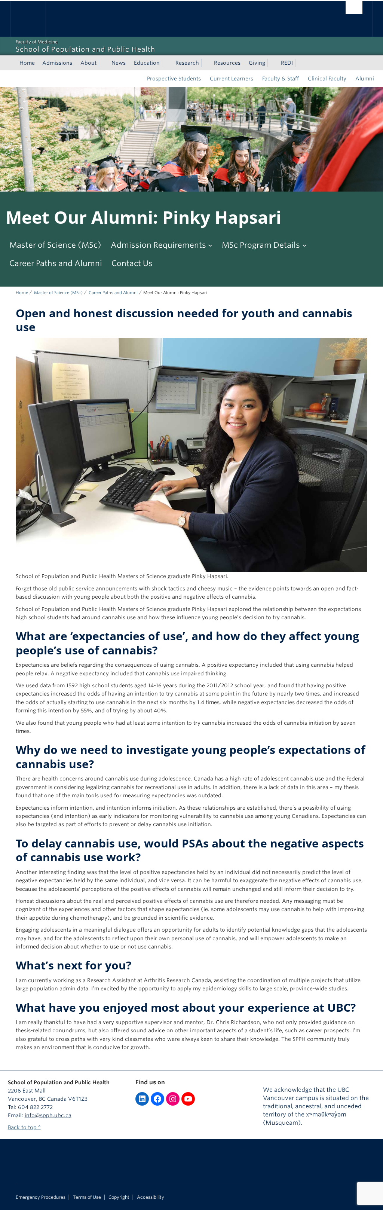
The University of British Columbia (33, 19)
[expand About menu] (103, 63)
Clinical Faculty (327, 79)
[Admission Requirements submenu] (210, 245)
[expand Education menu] (166, 63)
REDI (287, 63)
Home (27, 63)
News (118, 63)
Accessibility (150, 1197)
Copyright (118, 1197)
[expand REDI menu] (299, 63)
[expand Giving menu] (271, 63)
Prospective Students (174, 79)
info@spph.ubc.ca (48, 1115)
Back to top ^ (24, 1127)
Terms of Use (87, 1197)
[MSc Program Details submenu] (304, 245)
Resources (227, 63)
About (88, 63)
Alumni (364, 79)
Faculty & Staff (280, 79)
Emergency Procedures (40, 1197)
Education (147, 63)
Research (187, 63)
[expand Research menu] (205, 63)
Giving (257, 63)
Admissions (57, 63)
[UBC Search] (354, 7)
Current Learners (231, 79)
